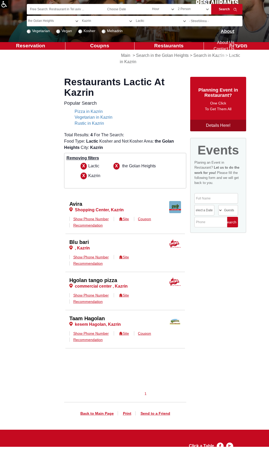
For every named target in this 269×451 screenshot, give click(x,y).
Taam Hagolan (87, 318)
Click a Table (201, 446)
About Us (225, 42)
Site (126, 219)
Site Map (226, 55)
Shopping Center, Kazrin (99, 210)
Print (127, 413)
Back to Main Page (97, 413)
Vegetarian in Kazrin (93, 117)
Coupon (144, 219)
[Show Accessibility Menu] (4, 4)
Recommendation (88, 225)
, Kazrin (82, 248)
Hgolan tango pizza (93, 280)
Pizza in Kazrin (89, 111)
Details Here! (218, 125)
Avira (75, 204)
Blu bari (79, 242)
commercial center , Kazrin (101, 286)
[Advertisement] (25, 176)
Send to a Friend (155, 413)
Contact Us (224, 49)
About (227, 31)
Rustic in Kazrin (89, 123)
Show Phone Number (91, 219)
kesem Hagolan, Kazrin (98, 324)
